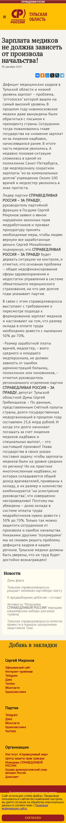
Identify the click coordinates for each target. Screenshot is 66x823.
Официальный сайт (17, 667)
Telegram (11, 675)
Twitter (10, 683)
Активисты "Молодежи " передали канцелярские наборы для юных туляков (33, 609)
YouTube (10, 731)
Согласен (33, 817)
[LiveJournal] (57, 75)
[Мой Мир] (47, 75)
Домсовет (12, 776)
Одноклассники (15, 691)
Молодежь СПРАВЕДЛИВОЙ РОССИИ (24, 764)
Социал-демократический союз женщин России (26, 771)
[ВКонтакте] (37, 75)
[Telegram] (62, 75)
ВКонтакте (12, 687)
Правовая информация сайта (25, 807)
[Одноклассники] (42, 75)
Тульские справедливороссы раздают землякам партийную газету (33, 589)
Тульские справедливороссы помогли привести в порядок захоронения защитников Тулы (33, 625)
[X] (52, 75)
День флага (14, 581)
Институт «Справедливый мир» (26, 754)
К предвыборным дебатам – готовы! (33, 598)
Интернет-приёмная (19, 671)
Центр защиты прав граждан (24, 758)
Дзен (8, 679)
